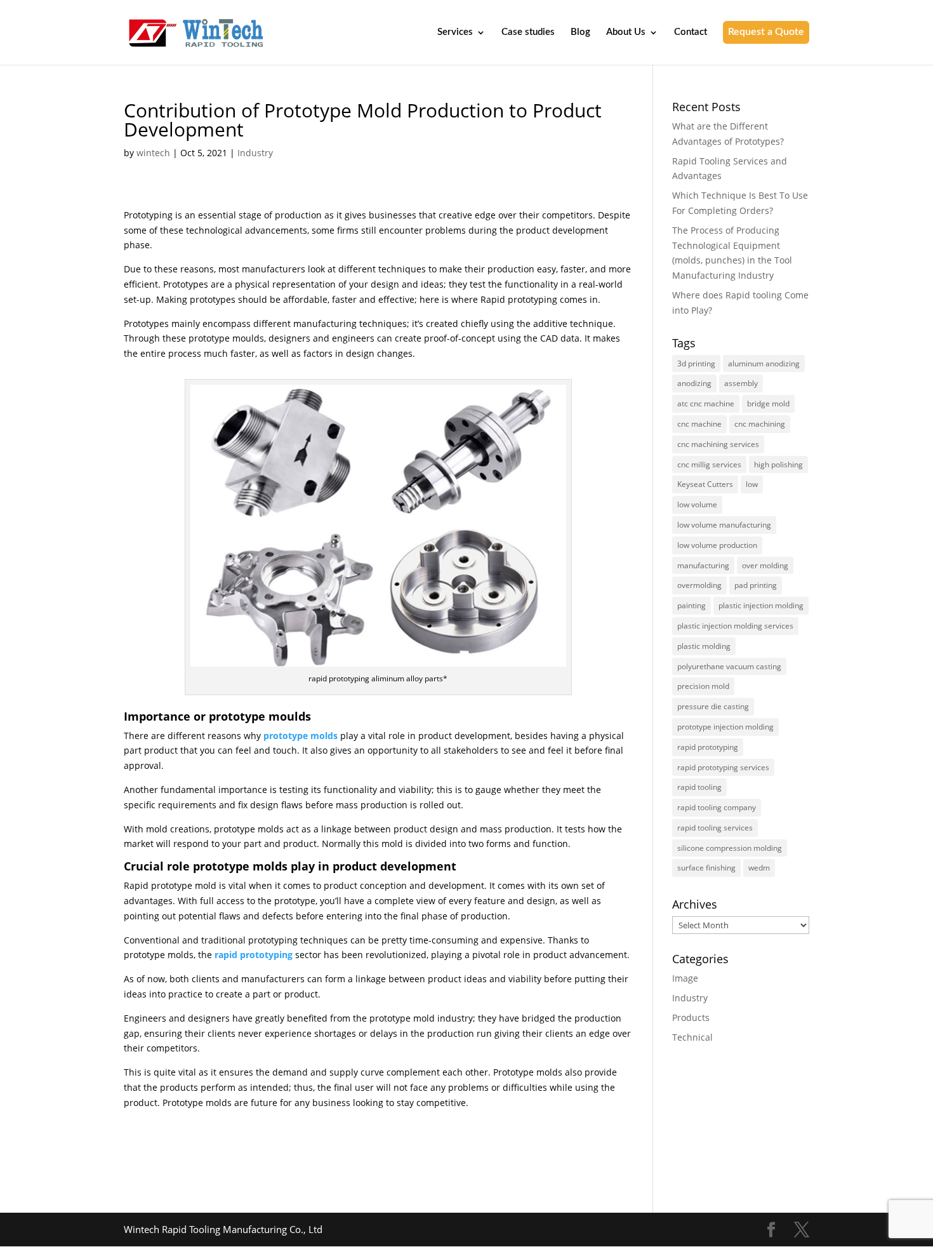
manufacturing (703, 565)
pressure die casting (713, 706)
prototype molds (300, 736)
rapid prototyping (254, 955)
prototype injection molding (725, 726)
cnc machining (759, 423)
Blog (580, 32)
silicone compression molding (729, 848)
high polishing (778, 464)
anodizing (694, 383)
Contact (690, 32)
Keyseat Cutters (705, 484)
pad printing (755, 585)
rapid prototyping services (723, 767)
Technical (692, 1037)
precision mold (703, 686)
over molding (765, 565)
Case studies (528, 32)
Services (455, 32)
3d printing (696, 363)
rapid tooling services (715, 827)
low (752, 484)
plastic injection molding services (735, 625)
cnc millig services (709, 464)
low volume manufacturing (724, 524)
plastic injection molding (761, 605)
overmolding (699, 585)
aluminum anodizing (764, 363)
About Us (625, 32)
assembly (741, 383)
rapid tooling (699, 787)
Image (685, 978)
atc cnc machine (705, 403)
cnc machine (699, 423)
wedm (759, 867)
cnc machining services (718, 444)
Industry (255, 153)
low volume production (717, 545)
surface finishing (706, 867)
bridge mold (768, 403)
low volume (697, 504)
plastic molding (704, 646)
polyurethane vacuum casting (729, 666)
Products (691, 1017)
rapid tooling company (716, 807)
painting (691, 605)
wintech (153, 153)
